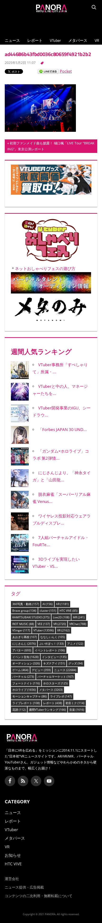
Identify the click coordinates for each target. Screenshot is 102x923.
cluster (48, 611)
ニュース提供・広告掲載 (24, 887)
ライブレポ (61, 696)
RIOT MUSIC (23, 624)
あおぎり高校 (24, 637)
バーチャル (23, 677)
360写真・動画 (25, 604)
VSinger (21, 630)
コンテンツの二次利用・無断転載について (38, 895)
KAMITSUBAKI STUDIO (31, 617)
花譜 (19, 710)
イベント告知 (25, 657)
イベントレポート (50, 650)
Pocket (66, 71)
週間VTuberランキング (47, 710)
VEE (43, 624)
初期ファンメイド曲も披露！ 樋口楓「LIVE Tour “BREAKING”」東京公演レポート (50, 147)
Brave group (24, 611)
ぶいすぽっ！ (51, 644)
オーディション (26, 663)
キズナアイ (54, 663)
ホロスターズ (55, 683)
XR (63, 630)
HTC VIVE (69, 611)
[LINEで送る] (48, 71)
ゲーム (20, 670)
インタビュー (54, 657)
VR (97, 40)
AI (47, 604)
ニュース (12, 40)
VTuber (55, 40)
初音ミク (74, 703)
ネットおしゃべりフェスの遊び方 (45, 268)
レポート (34, 40)
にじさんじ (24, 644)
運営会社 (12, 878)
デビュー (41, 670)
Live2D (61, 617)
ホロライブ (24, 690)
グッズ (75, 663)
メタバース (77, 40)
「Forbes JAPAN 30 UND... (62, 429)
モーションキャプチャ (29, 696)
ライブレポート (26, 703)
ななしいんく (52, 637)
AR (62, 604)
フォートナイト (26, 683)
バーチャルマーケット (55, 677)
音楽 (76, 710)
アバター (21, 650)
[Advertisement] (51, 24)
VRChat (77, 624)
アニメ (75, 644)
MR (79, 617)
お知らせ (13, 855)
